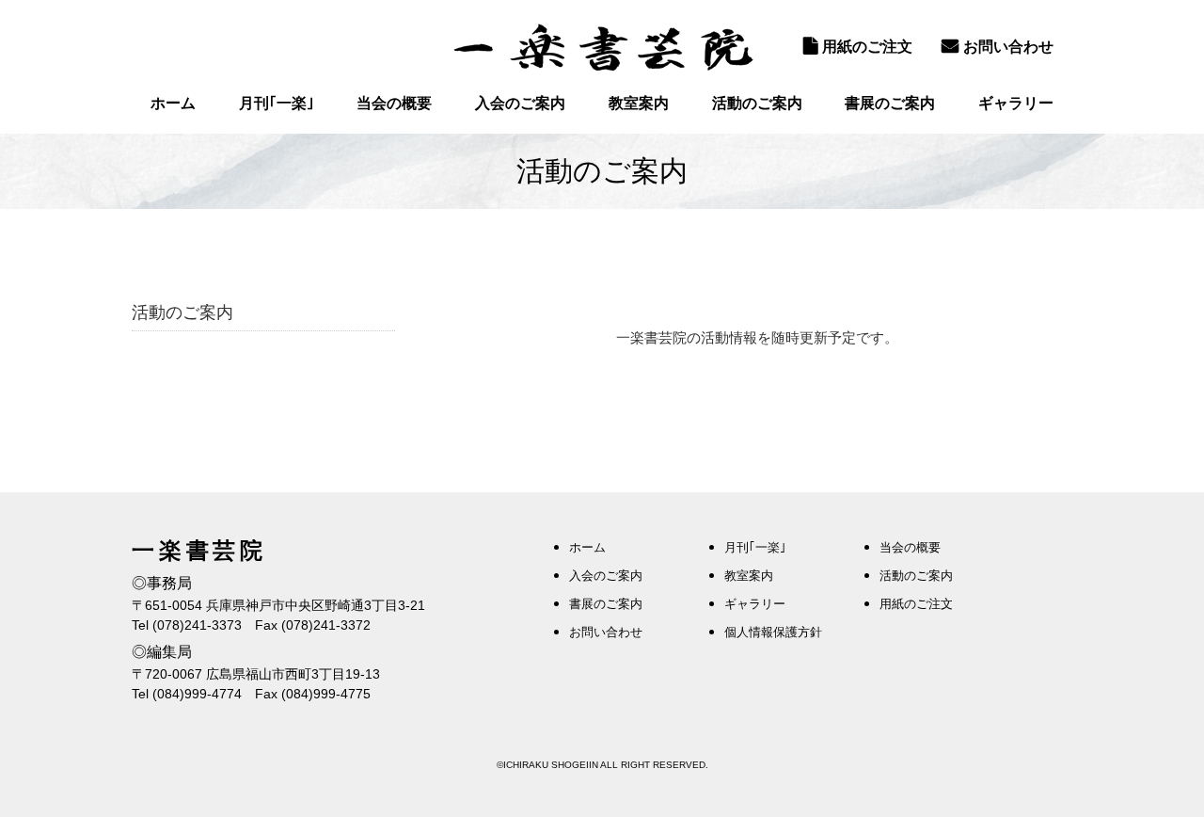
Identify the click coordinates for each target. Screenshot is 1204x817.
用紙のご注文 (867, 47)
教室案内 (639, 103)
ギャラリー (1016, 103)
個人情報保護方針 (773, 632)
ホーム (173, 103)
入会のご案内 (520, 103)
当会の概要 (394, 103)
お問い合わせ (1008, 47)
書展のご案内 (890, 103)
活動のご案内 (757, 103)
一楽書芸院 (602, 47)
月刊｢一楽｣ (276, 103)
